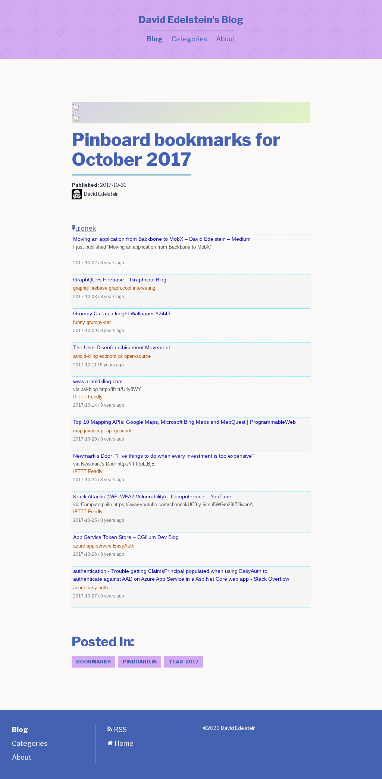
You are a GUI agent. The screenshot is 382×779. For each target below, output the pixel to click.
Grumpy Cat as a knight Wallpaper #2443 (121, 313)
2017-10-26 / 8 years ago (98, 554)
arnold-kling (85, 356)
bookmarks (93, 662)
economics (111, 356)
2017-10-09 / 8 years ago (98, 330)
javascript (94, 430)
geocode (123, 430)
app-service (99, 546)
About (225, 39)
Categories (189, 39)
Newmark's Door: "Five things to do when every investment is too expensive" (163, 456)
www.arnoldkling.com (98, 381)
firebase (98, 288)
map (77, 430)
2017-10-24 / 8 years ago (98, 479)
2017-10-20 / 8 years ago (98, 438)
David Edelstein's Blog (191, 20)
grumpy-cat (99, 322)
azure (79, 546)
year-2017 (183, 662)
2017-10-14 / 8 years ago (98, 405)
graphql (81, 288)
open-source (137, 356)
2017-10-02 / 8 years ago (98, 262)
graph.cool (120, 288)
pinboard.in (140, 662)
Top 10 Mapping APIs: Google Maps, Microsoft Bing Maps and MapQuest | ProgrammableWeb (184, 422)
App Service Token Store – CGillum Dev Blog (126, 537)
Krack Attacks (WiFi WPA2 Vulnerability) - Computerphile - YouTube (152, 496)
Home (123, 743)
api (109, 430)
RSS (119, 730)
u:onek (85, 228)
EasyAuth (123, 546)
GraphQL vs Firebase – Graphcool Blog (119, 280)
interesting (144, 288)
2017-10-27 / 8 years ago (98, 595)
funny (79, 322)
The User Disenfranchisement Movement (121, 347)
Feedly (95, 397)
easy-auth (97, 587)
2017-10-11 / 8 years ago (98, 364)
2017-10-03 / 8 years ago (98, 296)
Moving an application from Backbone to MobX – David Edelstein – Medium (162, 239)
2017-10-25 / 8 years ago (98, 520)
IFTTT (80, 397)
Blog (155, 39)
